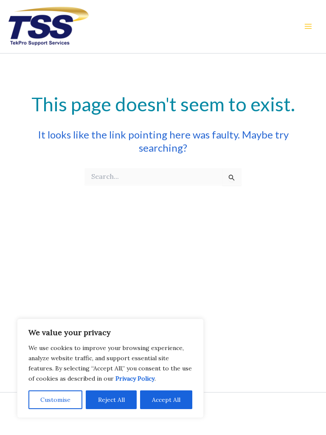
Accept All (166, 400)
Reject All (111, 400)
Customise (55, 400)
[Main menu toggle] (308, 26)
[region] (110, 368)
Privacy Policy (135, 378)
